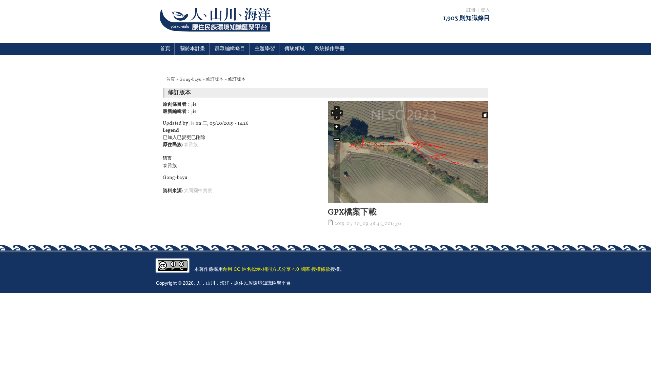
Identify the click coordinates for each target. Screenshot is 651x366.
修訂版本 (214, 80)
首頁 (165, 49)
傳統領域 (294, 49)
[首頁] (216, 36)
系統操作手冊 (329, 49)
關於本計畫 (192, 49)
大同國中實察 (198, 191)
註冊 (471, 10)
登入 (485, 10)
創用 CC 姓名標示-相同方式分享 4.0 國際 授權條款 (276, 269)
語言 (167, 159)
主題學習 (265, 49)
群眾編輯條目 (230, 49)
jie (192, 123)
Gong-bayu (190, 80)
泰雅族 (191, 145)
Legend (171, 130)
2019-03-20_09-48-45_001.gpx (367, 224)
